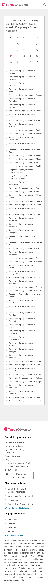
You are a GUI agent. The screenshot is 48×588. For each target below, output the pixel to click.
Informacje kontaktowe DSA (17, 463)
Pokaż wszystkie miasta (15, 535)
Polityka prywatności (14, 446)
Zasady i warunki (12, 456)
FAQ (7, 460)
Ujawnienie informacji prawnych (15, 451)
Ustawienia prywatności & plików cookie (16, 468)
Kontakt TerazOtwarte (14, 442)
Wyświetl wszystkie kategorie (17, 508)
